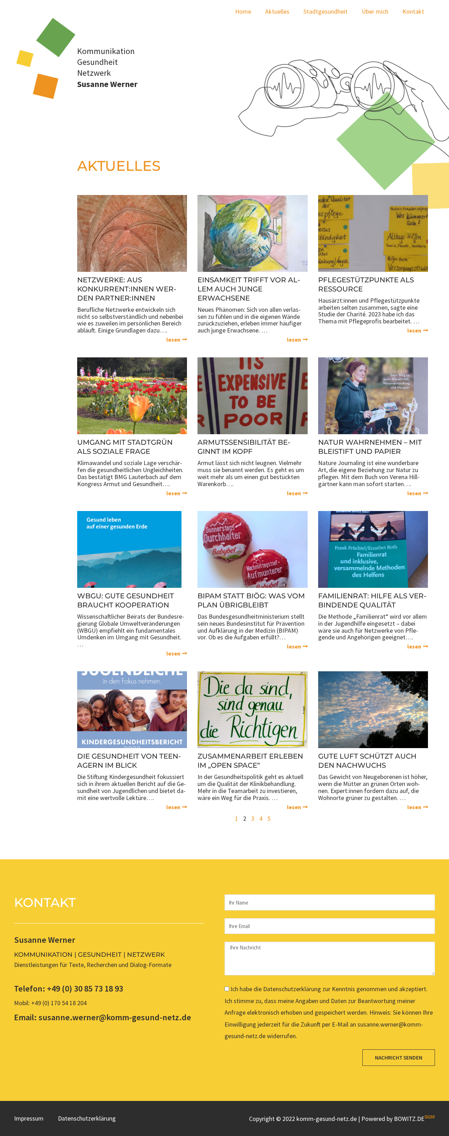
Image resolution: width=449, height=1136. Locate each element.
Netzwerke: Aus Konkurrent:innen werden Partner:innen (126, 289)
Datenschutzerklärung (87, 1118)
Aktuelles (277, 11)
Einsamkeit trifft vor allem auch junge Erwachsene (248, 289)
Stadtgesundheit (325, 11)
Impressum (28, 1118)
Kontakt (413, 11)
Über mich (375, 11)
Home (243, 11)
